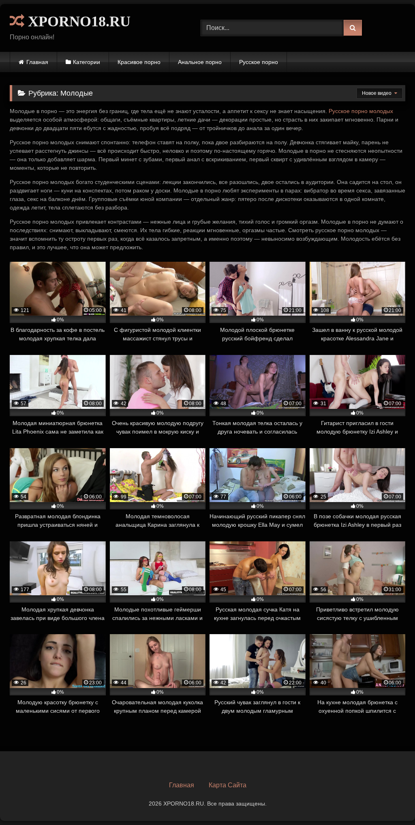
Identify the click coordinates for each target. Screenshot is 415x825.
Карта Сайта (227, 785)
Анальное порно (200, 62)
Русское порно (258, 62)
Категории (86, 62)
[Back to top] (390, 801)
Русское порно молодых (361, 111)
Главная (37, 62)
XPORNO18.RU (77, 21)
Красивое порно (139, 62)
